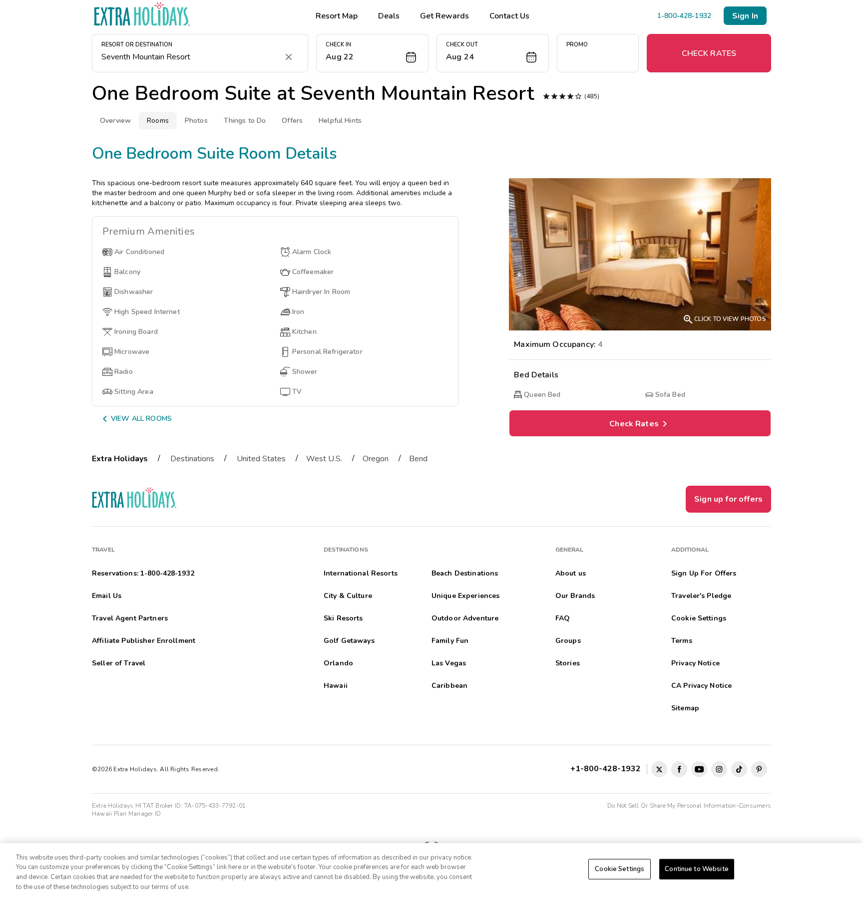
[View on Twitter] (659, 769)
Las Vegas (449, 663)
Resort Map (337, 15)
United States (261, 458)
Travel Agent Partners (130, 618)
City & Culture (348, 595)
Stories (567, 663)
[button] (372, 53)
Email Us (106, 595)
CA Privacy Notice (701, 685)
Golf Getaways (349, 640)
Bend (418, 458)
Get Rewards (444, 15)
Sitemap (685, 708)
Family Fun (450, 640)
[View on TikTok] (739, 769)
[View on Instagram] (719, 769)
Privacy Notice (695, 663)
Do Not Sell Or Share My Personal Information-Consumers (689, 806)
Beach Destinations (465, 573)
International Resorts (361, 573)
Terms (681, 640)
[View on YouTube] (699, 769)
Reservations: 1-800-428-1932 (143, 573)
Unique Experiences (466, 595)
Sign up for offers (728, 499)
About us (570, 573)
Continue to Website (696, 869)
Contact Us (509, 15)
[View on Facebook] (679, 769)
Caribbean (449, 685)
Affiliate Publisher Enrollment (143, 640)
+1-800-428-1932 (607, 768)
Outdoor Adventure (465, 618)
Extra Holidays (120, 458)
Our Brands (575, 595)
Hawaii (336, 685)
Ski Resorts (343, 618)
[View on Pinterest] (759, 769)
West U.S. (324, 458)
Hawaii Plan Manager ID (126, 814)
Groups (568, 640)
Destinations (192, 458)
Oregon (376, 458)
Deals (389, 15)
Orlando (338, 663)
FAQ (562, 618)
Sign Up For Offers (704, 573)
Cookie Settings (619, 869)
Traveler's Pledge (701, 595)
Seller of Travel (118, 663)
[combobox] (190, 57)
